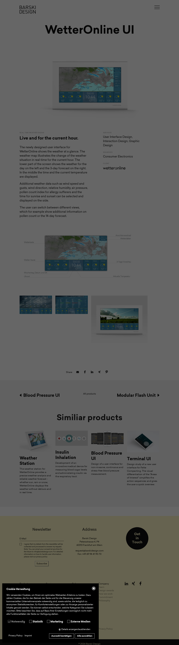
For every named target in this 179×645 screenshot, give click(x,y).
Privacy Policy (16, 636)
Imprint (28, 636)
